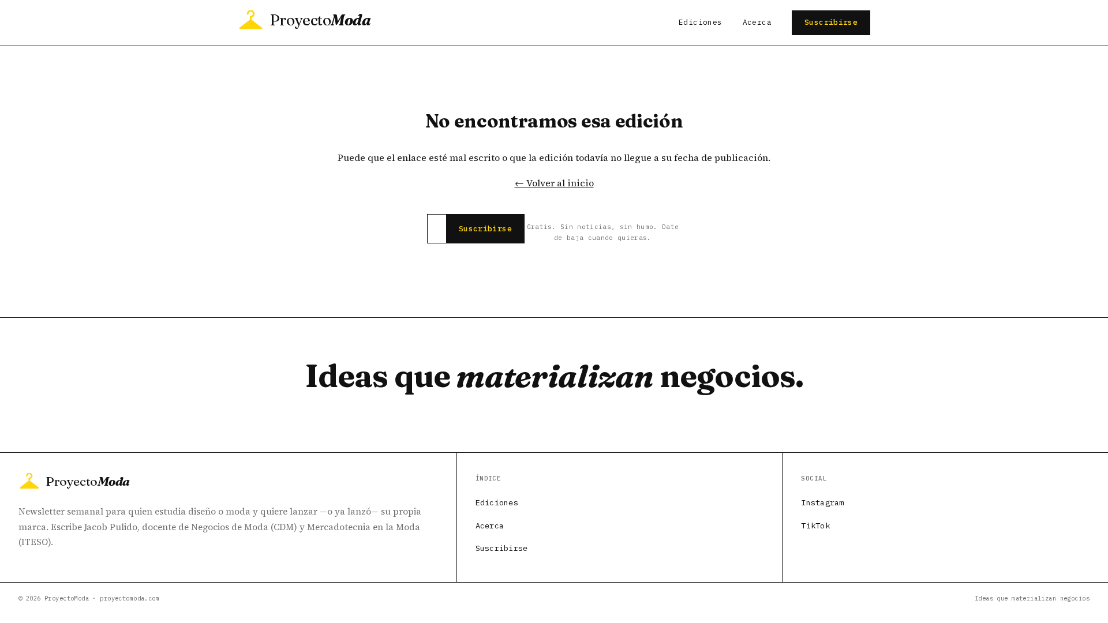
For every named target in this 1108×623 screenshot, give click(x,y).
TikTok (815, 525)
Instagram (822, 502)
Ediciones (700, 22)
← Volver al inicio (554, 183)
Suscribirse (831, 22)
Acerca (757, 22)
